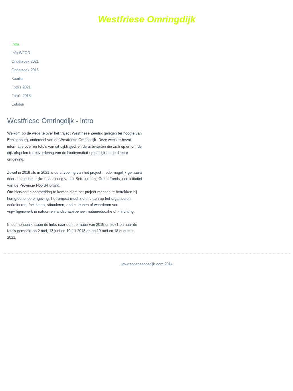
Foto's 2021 (21, 87)
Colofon (17, 104)
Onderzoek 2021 (25, 61)
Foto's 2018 (21, 96)
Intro (15, 44)
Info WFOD (20, 53)
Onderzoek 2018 (25, 70)
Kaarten (17, 78)
